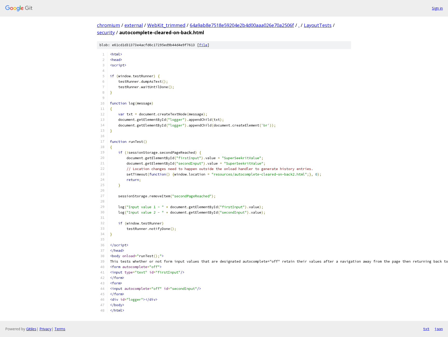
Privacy (45, 328)
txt (426, 328)
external (133, 25)
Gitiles (31, 328)
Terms (59, 328)
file (203, 45)
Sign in (437, 8)
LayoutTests (318, 25)
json (439, 328)
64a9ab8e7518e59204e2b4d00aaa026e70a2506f (242, 25)
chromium (108, 25)
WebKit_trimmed (166, 25)
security (106, 32)
